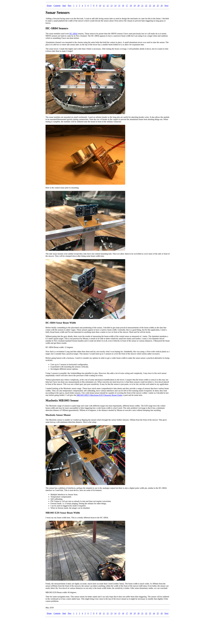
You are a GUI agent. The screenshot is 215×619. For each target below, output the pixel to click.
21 (142, 5)
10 (100, 5)
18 (131, 5)
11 (104, 5)
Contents (57, 5)
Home (49, 5)
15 (119, 5)
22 (146, 5)
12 (108, 5)
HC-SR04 (73, 34)
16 (123, 5)
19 (135, 5)
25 (158, 5)
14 (115, 5)
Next (166, 5)
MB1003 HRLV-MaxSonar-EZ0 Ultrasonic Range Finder (99, 395)
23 (150, 5)
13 (111, 5)
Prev (69, 5)
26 (162, 5)
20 (138, 5)
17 (127, 5)
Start (64, 5)
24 (154, 5)
